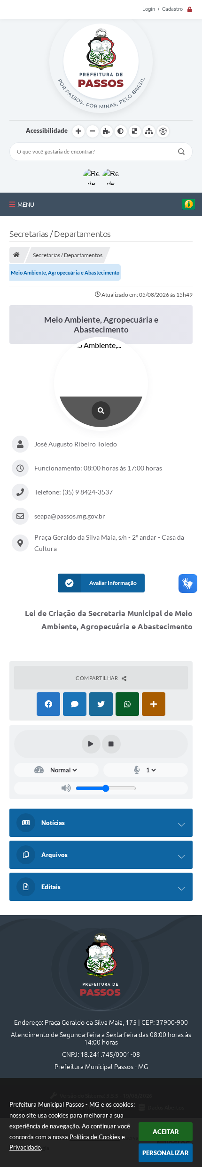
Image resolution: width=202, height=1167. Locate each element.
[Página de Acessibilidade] (163, 131)
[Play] (91, 744)
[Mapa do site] (149, 131)
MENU (25, 204)
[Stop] (111, 744)
